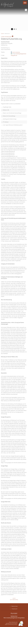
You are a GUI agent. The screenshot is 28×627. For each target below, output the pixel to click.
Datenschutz (14, 606)
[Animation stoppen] (12, 29)
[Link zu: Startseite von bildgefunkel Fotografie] (7, 4)
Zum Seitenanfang (14, 599)
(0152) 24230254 (16, 52)
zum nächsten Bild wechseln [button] (26, 29)
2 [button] (16, 29)
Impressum (14, 608)
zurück (14, 598)
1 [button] (14, 29)
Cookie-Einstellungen (7, 36)
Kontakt (26, 10)
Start (3, 33)
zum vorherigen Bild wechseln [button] (2, 29)
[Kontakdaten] (26, 10)
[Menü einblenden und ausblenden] (25, 2)
